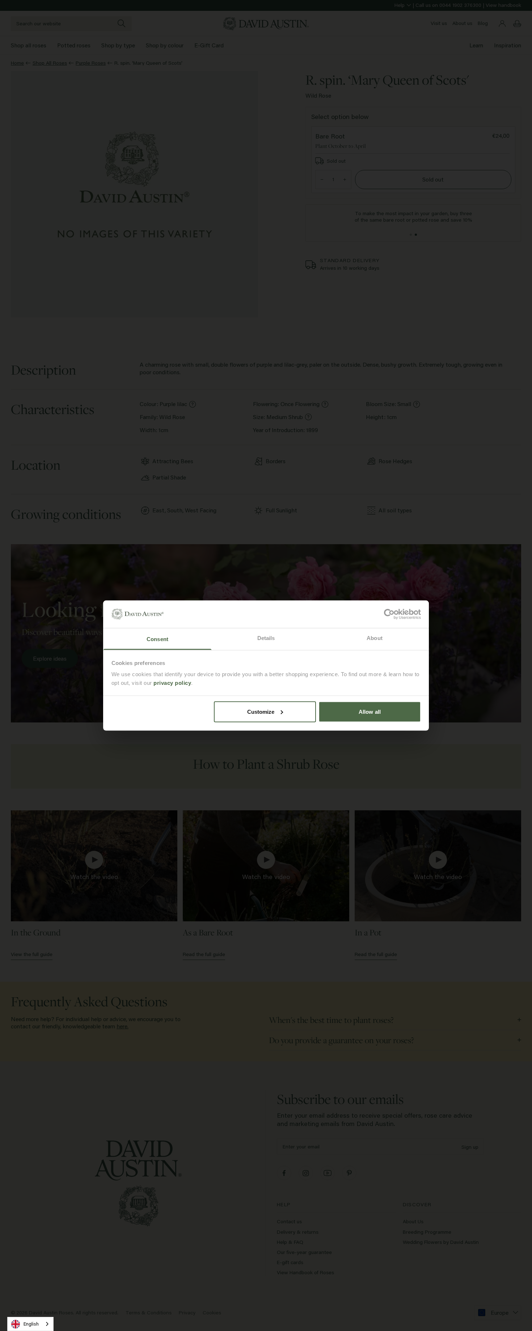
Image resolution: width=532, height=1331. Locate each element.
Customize (261, 711)
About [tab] (375, 638)
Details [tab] (266, 638)
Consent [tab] (157, 639)
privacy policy (172, 683)
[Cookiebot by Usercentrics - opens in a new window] (389, 614)
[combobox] (30, 1324)
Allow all (370, 711)
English (31, 1324)
